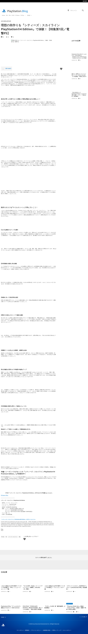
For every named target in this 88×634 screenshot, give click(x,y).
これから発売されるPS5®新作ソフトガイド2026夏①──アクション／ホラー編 (55, 587)
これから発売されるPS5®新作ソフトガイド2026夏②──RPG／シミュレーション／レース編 (11, 587)
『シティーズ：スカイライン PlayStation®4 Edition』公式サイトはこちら (18, 519)
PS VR (13, 15)
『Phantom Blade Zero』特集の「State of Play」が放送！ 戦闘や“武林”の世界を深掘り (76, 607)
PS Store (17, 15)
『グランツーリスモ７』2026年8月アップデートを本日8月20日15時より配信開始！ (76, 587)
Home (3, 15)
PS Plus (22, 15)
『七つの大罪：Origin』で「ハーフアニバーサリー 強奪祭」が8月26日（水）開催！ (33, 587)
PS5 (7, 15)
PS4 (10, 15)
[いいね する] (79, 60)
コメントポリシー (67, 630)
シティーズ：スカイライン (13, 536)
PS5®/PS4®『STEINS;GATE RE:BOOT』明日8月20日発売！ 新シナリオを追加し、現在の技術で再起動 (33, 607)
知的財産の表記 (46, 630)
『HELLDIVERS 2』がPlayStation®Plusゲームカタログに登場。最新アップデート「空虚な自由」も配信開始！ (79, 94)
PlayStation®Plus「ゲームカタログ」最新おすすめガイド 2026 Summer (11, 607)
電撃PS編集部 (8, 68)
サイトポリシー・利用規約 (23, 630)
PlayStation (17, 11)
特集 (19, 536)
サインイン (73, 10)
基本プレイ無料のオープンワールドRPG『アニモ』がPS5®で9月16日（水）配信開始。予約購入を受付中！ (79, 75)
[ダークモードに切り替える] (68, 10)
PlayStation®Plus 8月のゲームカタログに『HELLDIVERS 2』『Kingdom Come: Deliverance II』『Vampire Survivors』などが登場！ (79, 56)
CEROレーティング (56, 630)
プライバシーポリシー (36, 630)
